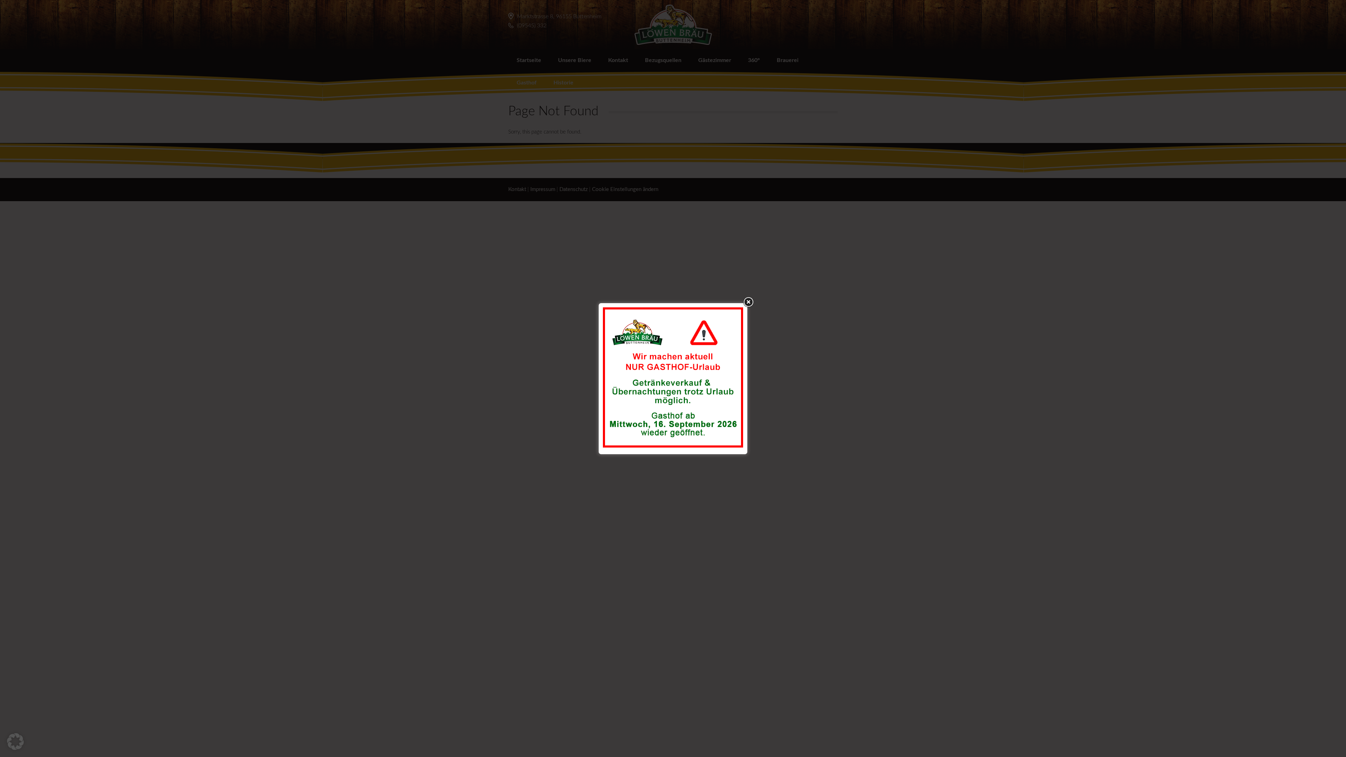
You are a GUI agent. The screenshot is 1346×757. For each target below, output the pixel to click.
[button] (15, 741)
